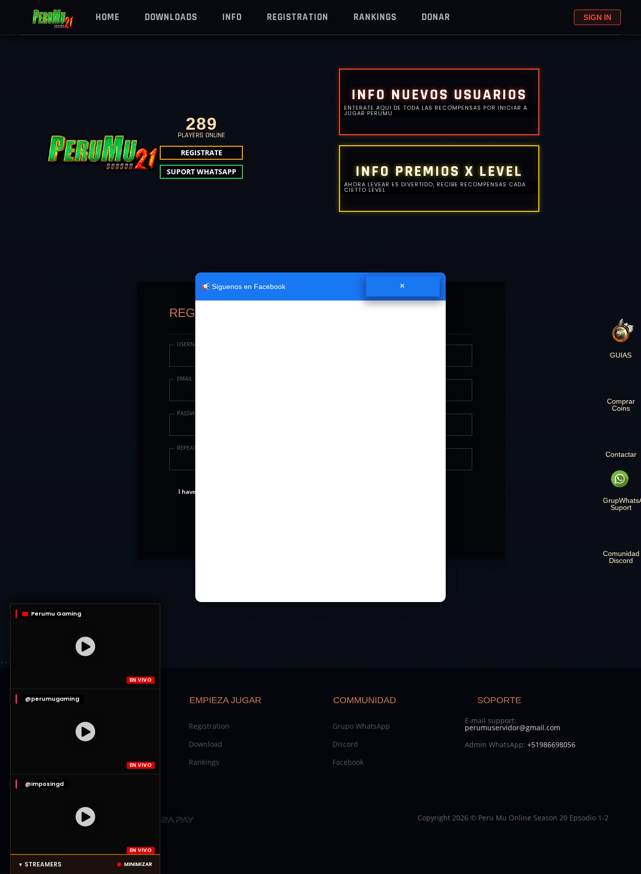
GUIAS (620, 355)
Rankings (375, 17)
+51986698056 (551, 744)
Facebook (348, 762)
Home (108, 17)
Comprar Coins (621, 404)
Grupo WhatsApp (361, 726)
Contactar (620, 454)
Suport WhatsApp (201, 171)
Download (205, 744)
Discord (345, 744)
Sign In (597, 17)
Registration (298, 17)
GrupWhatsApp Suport (620, 503)
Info (232, 17)
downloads (171, 17)
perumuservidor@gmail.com (512, 727)
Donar (436, 17)
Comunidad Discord (620, 556)
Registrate (201, 152)
